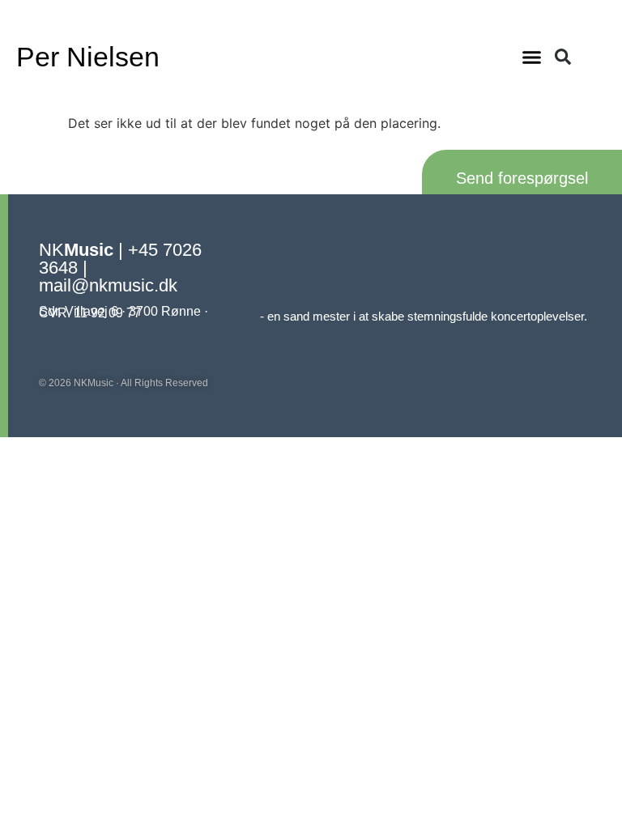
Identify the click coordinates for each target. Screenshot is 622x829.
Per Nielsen (88, 56)
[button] (532, 56)
